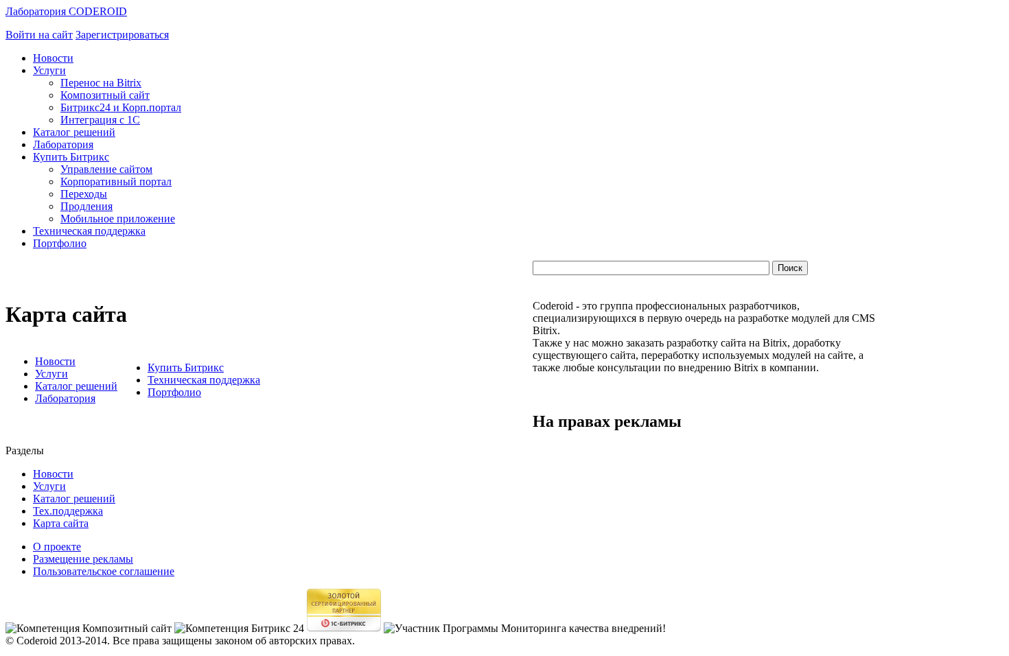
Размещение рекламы (83, 559)
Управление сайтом (106, 169)
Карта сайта (61, 523)
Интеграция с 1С (100, 120)
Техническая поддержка (89, 231)
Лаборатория (63, 144)
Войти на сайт (39, 34)
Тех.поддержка (68, 511)
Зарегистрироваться (122, 34)
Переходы (83, 194)
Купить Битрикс (71, 157)
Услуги (49, 70)
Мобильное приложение (117, 218)
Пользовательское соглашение (103, 571)
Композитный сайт (105, 95)
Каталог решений (74, 132)
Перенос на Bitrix (100, 83)
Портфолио (59, 243)
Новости (53, 58)
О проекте (57, 546)
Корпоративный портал (116, 181)
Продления (86, 206)
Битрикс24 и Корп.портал (120, 107)
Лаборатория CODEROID (66, 11)
